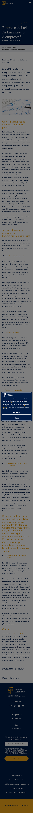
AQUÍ (10, 402)
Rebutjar (16, 418)
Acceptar (16, 412)
